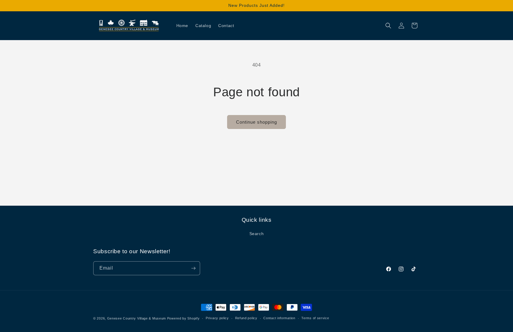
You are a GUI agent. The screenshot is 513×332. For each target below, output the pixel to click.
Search (256, 233)
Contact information (279, 318)
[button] (388, 25)
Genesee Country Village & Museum (136, 318)
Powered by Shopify (183, 318)
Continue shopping (256, 122)
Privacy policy (217, 318)
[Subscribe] (193, 268)
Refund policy (246, 318)
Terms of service (315, 318)
